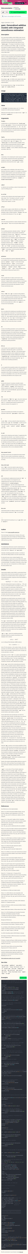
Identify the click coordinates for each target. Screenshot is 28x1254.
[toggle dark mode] (3, 12)
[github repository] (7, 12)
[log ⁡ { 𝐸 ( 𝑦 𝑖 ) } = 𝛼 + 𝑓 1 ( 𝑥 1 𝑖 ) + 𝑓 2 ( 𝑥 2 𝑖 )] (14, 581)
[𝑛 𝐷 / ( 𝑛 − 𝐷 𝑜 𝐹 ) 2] (14, 639)
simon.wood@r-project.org (13, 532)
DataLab (21, 1252)
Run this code (23, 977)
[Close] (25, 2)
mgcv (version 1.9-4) (7, 22)
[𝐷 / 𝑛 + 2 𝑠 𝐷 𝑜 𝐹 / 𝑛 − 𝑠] (14, 644)
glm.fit (15, 677)
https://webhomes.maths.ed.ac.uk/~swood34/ (10, 958)
